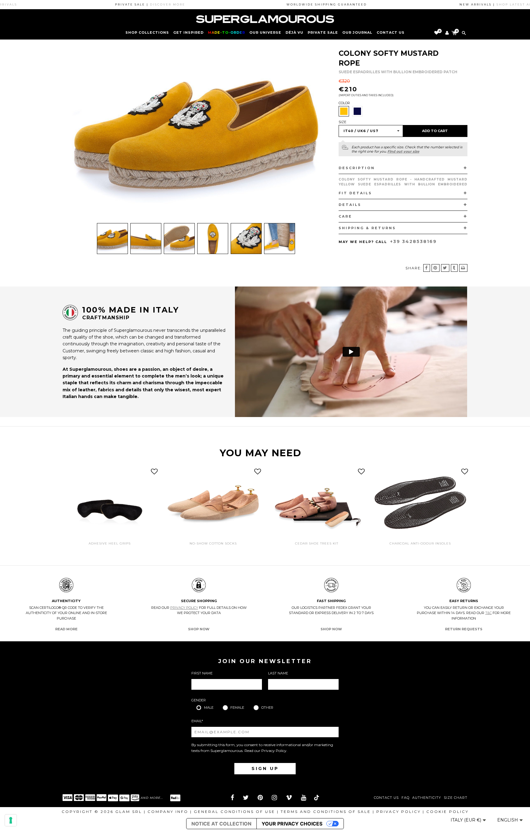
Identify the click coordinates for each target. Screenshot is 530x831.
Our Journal (357, 32)
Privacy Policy (184, 607)
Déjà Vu (294, 32)
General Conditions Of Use (234, 811)
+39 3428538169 (413, 241)
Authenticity (426, 798)
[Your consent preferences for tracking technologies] (11, 820)
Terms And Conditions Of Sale (326, 811)
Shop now (198, 629)
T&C (488, 613)
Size (342, 122)
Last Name (278, 673)
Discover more (146, 4)
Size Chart (455, 798)
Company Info (168, 811)
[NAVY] (357, 111)
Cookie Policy (447, 811)
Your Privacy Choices (292, 824)
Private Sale (323, 32)
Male (208, 707)
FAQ (405, 798)
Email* (197, 721)
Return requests (463, 629)
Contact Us (386, 798)
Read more (66, 629)
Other (267, 707)
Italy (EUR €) (466, 820)
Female (237, 707)
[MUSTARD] (344, 111)
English (508, 820)
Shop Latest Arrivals (500, 4)
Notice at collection (221, 824)
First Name (202, 673)
